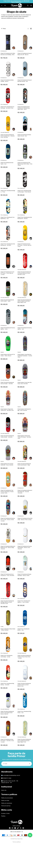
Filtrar (4, 28)
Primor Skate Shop (18, 838)
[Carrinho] (31, 5)
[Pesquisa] (5, 5)
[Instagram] (12, 828)
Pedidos (3, 816)
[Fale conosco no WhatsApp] (30, 835)
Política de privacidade (7, 798)
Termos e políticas (16, 841)
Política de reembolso (6, 803)
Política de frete (5, 800)
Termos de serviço (5, 805)
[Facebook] (10, 828)
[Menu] (2, 5)
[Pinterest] (23, 828)
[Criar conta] (29, 763)
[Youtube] (15, 828)
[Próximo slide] (29, 24)
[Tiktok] (18, 828)
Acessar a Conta (5, 813)
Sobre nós (3, 790)
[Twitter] (20, 828)
